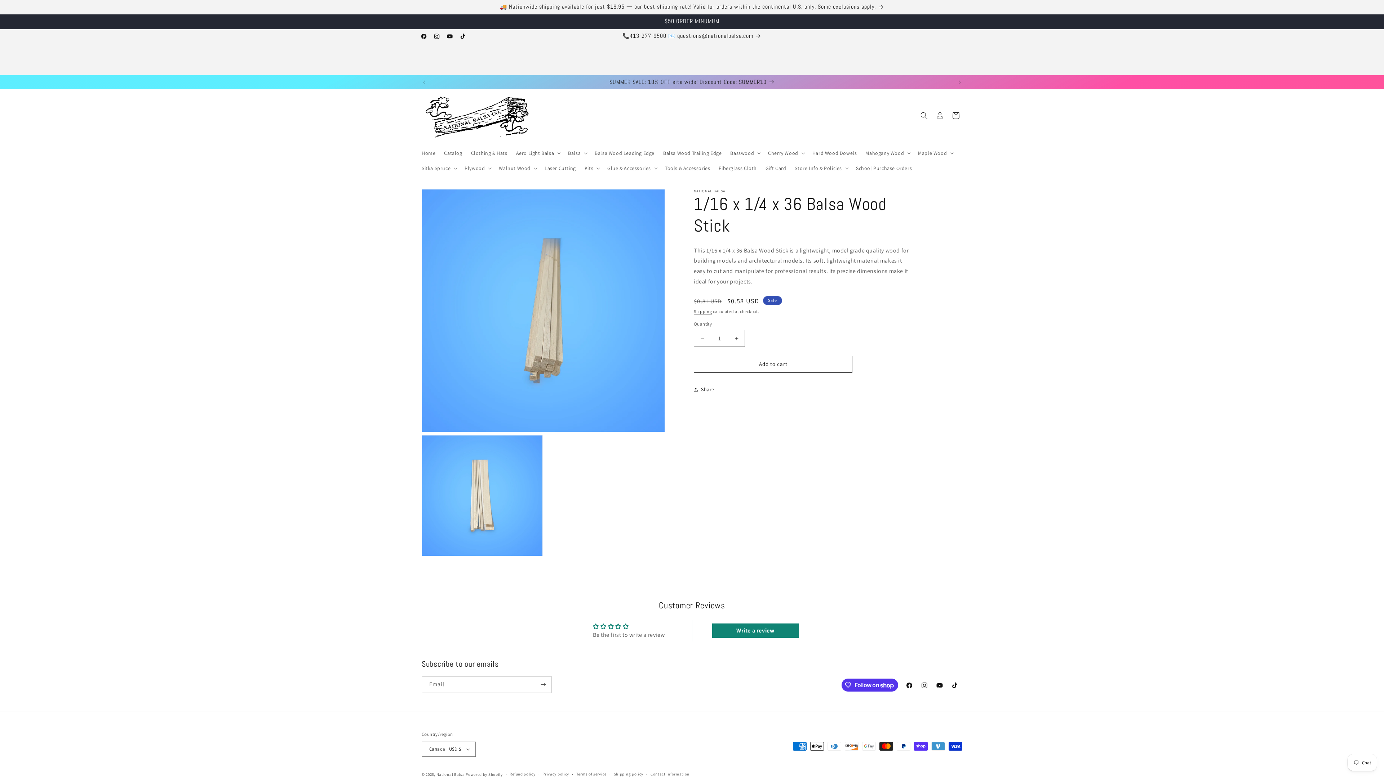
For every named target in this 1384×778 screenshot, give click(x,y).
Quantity (703, 324)
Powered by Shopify (484, 774)
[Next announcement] (960, 82)
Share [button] (707, 389)
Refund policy (522, 774)
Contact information (670, 774)
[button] (538, 153)
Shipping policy (629, 774)
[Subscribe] (543, 684)
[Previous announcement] (424, 82)
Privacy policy (555, 774)
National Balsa (450, 774)
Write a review (755, 630)
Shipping (703, 311)
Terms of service (591, 774)
